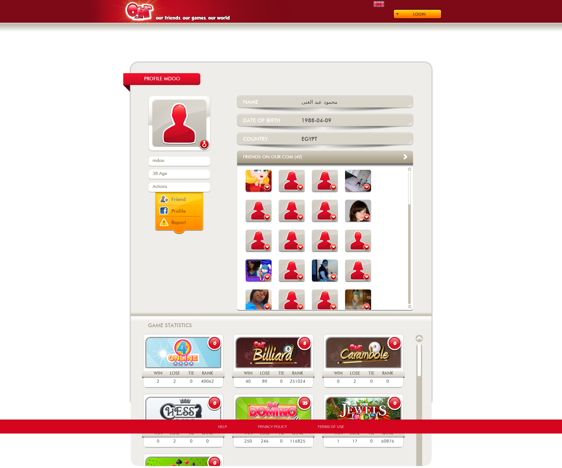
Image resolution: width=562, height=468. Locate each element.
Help (222, 427)
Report (178, 222)
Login (419, 14)
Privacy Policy (272, 427)
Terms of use (330, 427)
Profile (178, 211)
